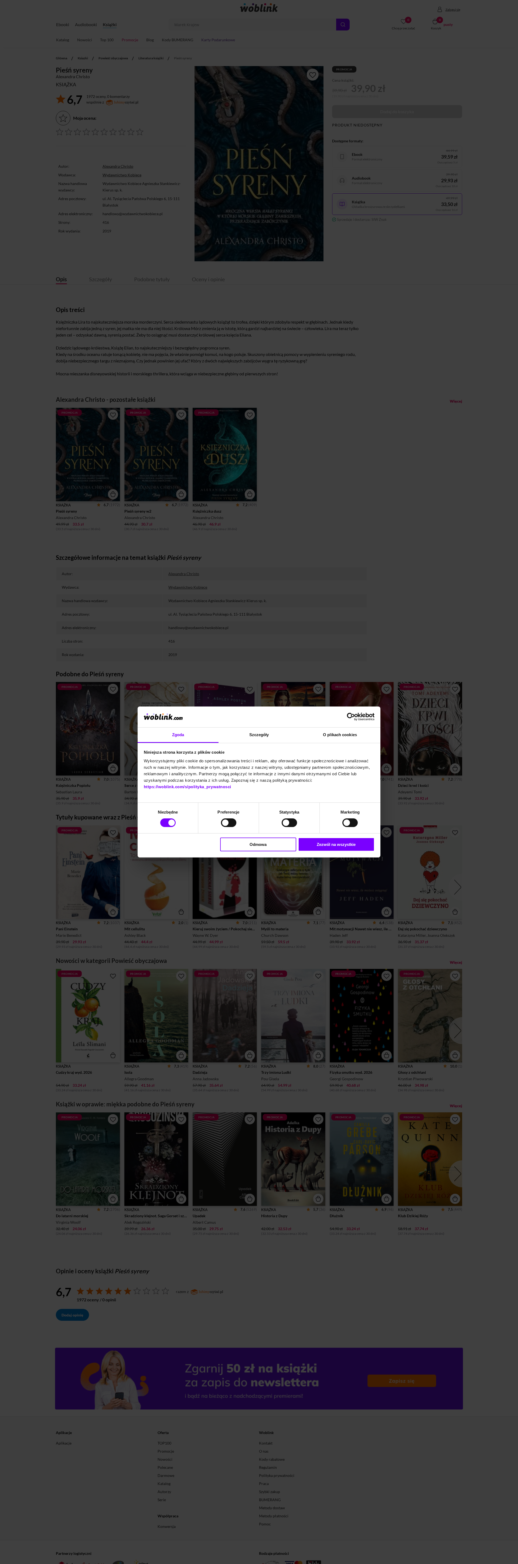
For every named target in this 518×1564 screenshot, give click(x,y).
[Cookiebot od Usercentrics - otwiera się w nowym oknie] (350, 717)
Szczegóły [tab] (259, 734)
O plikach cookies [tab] (340, 734)
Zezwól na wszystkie (336, 844)
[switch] (228, 822)
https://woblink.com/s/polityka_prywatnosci (187, 786)
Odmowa (258, 844)
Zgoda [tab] (178, 734)
